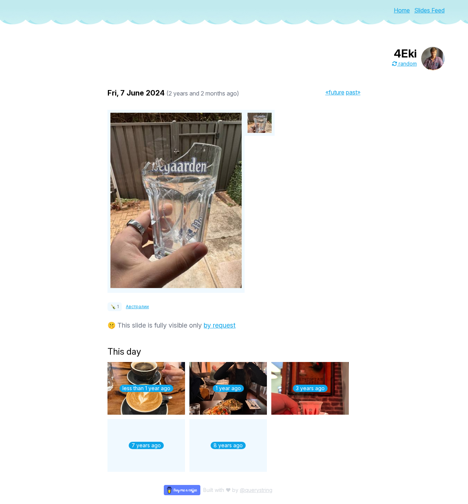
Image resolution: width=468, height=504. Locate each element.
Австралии (137, 306)
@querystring (256, 490)
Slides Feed (429, 10)
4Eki (405, 53)
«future (334, 92)
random (407, 63)
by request (219, 325)
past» (353, 92)
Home (402, 10)
